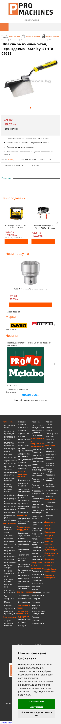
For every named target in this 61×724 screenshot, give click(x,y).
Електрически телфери (24, 620)
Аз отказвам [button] (36, 707)
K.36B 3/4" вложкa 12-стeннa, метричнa (30, 289)
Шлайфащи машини (23, 428)
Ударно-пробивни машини (8, 623)
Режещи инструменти (38, 621)
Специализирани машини (24, 460)
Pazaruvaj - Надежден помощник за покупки (30, 400)
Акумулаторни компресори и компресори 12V (24, 546)
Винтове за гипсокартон (10, 542)
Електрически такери (24, 440)
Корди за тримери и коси (9, 573)
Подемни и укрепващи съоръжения (23, 614)
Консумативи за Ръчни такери (10, 565)
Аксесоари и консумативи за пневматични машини (38, 496)
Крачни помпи (49, 423)
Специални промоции (9, 432)
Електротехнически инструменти (38, 593)
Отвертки (36, 598)
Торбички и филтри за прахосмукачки (10, 611)
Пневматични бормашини (38, 450)
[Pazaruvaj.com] (30, 395)
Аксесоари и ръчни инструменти (34, 40)
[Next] (57, 223)
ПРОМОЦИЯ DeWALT (9, 426)
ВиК (47, 518)
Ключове (36, 602)
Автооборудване (10, 495)
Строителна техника (23, 434)
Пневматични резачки (38, 505)
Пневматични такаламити (38, 557)
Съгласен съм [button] (37, 701)
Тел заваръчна (9, 597)
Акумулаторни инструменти (10, 461)
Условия (36, 644)
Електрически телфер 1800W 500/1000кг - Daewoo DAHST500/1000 (43, 226)
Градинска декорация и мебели (23, 506)
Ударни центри (49, 428)
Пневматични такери (38, 462)
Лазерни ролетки (48, 536)
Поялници (49, 562)
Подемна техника (22, 559)
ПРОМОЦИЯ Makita (9, 449)
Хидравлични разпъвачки (24, 565)
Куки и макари (49, 470)
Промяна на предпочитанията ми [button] (36, 713)
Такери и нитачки (50, 440)
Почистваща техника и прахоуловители (24, 448)
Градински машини (23, 484)
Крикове (36, 422)
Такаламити (23, 555)
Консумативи (9, 523)
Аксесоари (22, 515)
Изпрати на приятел (14, 165)
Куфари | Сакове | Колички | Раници (8, 488)
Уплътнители (52, 490)
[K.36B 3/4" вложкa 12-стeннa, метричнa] (30, 272)
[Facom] (42, 323)
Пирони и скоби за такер (8, 529)
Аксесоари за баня (52, 510)
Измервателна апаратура (10, 473)
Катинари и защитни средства (51, 457)
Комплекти (49, 532)
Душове (49, 506)
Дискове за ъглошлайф (9, 591)
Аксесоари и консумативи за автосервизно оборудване (24, 583)
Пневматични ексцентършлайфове (38, 468)
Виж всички (11, 329)
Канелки (49, 515)
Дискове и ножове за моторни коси (8, 583)
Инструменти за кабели (51, 554)
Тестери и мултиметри (50, 548)
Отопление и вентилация (10, 510)
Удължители (23, 595)
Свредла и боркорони (49, 576)
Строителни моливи (51, 494)
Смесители (50, 502)
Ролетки (48, 565)
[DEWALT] (18, 325)
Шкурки (7, 605)
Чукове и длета (36, 606)
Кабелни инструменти (10, 455)
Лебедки (22, 625)
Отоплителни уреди (23, 606)
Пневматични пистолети (38, 480)
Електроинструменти (10, 617)
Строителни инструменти (38, 572)
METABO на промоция (9, 444)
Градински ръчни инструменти (24, 497)
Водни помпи (24, 480)
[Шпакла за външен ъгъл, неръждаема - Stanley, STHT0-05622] (30, 81)
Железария (49, 445)
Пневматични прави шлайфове (38, 544)
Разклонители (24, 598)
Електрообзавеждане (24, 592)
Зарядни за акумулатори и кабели (24, 535)
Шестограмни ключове (52, 434)
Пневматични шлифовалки (38, 456)
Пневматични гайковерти (38, 511)
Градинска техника (9, 467)
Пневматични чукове (38, 551)
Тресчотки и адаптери (37, 584)
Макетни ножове (48, 542)
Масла (7, 602)
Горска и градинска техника (22, 474)
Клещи (35, 589)
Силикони (8, 547)
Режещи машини (22, 423)
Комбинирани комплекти (24, 466)
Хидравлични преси (38, 523)
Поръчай (16, 241)
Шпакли (52, 40)
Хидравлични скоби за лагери (38, 536)
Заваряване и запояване (24, 455)
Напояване (23, 512)
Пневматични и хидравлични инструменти (37, 442)
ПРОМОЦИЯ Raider (9, 438)
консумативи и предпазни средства (24, 521)
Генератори (36, 562)
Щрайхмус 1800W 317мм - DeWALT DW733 (16, 226)
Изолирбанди (24, 602)
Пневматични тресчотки (38, 486)
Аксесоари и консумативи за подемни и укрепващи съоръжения (38, 430)
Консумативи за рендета (10, 557)
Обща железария (50, 449)
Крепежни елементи (50, 464)
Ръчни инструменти (37, 567)
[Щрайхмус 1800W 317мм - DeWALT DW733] (16, 213)
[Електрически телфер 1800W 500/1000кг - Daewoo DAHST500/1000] (43, 213)
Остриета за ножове (9, 551)
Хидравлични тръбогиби (38, 529)
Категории (14, 40)
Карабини (50, 475)
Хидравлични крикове (38, 517)
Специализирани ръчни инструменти (24, 572)
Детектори (49, 522)
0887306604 (32, 20)
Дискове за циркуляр (9, 536)
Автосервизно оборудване (24, 528)
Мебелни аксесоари (50, 485)
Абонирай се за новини (18, 389)
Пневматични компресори (38, 474)
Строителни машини (9, 479)
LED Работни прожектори (50, 570)
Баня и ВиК (49, 499)
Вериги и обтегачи (50, 479)
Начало (4, 40)
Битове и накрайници (37, 578)
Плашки (35, 617)
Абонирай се (14, 311)
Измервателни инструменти (38, 612)
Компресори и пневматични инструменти (10, 502)
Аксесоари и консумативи (24, 490)
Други (47, 525)
